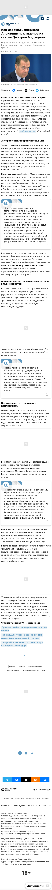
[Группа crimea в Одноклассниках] (35, 779)
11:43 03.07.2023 (6, 51)
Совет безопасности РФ (30, 670)
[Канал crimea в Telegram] (7, 779)
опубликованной (27, 131)
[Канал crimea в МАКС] (44, 779)
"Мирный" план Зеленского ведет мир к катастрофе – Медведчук (22, 644)
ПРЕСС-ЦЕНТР (19, 806)
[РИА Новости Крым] (10, 24)
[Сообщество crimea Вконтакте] (16, 779)
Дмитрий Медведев (35, 666)
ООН (43, 670)
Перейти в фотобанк (31, 84)
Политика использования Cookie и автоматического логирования (23, 827)
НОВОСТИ (5, 806)
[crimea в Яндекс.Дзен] (26, 779)
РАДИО (31, 806)
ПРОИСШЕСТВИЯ (33, 798)
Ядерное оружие (13, 670)
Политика (21, 666)
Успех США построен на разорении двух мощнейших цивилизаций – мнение (22, 636)
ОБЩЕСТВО (19, 798)
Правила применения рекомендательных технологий (24, 834)
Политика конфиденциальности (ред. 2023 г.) (20, 831)
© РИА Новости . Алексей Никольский (12, 84)
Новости (12, 666)
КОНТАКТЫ (41, 806)
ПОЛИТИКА (8, 798)
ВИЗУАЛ (44, 798)
